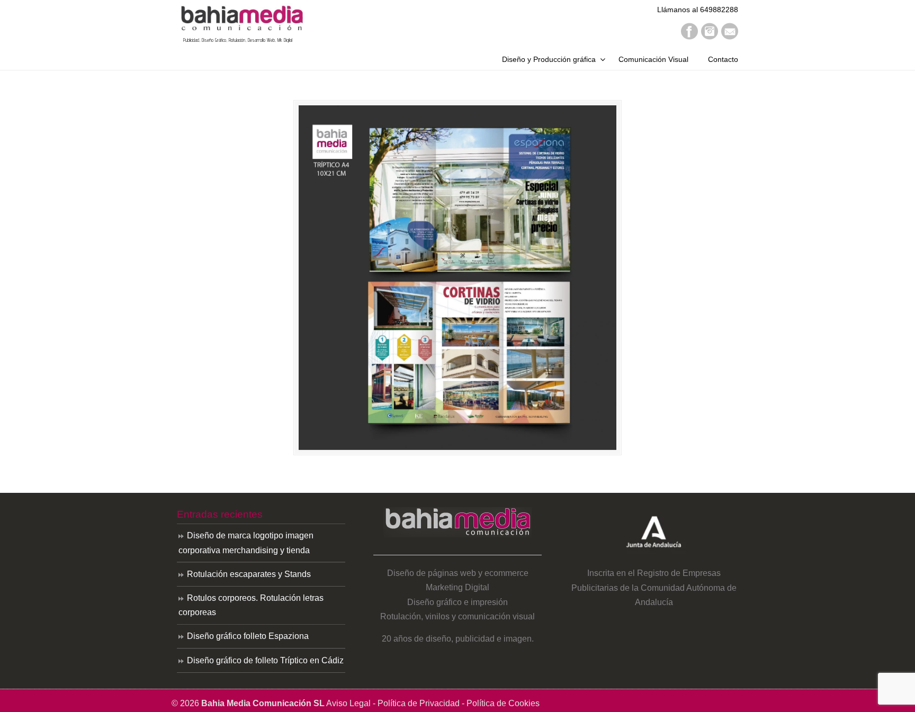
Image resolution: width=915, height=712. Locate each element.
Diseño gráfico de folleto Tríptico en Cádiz (265, 660)
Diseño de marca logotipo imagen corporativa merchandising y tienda (245, 542)
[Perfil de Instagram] (709, 36)
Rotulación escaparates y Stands (249, 574)
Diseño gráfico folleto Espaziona (248, 636)
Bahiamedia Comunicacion (242, 17)
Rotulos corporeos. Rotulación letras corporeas (251, 605)
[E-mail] (729, 36)
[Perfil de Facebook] (689, 36)
